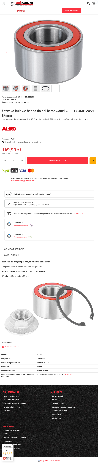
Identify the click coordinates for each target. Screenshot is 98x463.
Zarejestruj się (57, 396)
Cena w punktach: (20, 202)
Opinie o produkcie (14, 249)
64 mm (26, 102)
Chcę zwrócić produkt (12, 407)
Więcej (67, 374)
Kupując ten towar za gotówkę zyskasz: (27, 204)
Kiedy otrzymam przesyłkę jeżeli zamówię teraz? (32, 194)
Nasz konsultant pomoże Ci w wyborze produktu (49, 214)
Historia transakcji (59, 411)
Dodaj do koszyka (57, 160)
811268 (31, 97)
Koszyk (54, 400)
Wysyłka (7, 434)
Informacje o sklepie (12, 430)
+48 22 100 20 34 (79, 213)
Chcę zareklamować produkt (15, 403)
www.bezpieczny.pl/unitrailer (22, 180)
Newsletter (56, 418)
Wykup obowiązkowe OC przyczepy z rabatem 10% (39, 179)
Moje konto (56, 392)
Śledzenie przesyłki (11, 400)
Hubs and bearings (12, 347)
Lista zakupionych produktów (63, 407)
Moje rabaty (56, 414)
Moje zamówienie (11, 392)
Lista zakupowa (58, 403)
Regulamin (8, 441)
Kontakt (7, 411)
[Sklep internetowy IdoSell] (49, 460)
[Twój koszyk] (93, 3)
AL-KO (13, 139)
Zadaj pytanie (11, 255)
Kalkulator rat (21, 224)
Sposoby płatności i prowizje (15, 437)
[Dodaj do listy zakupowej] (93, 160)
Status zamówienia (11, 396)
